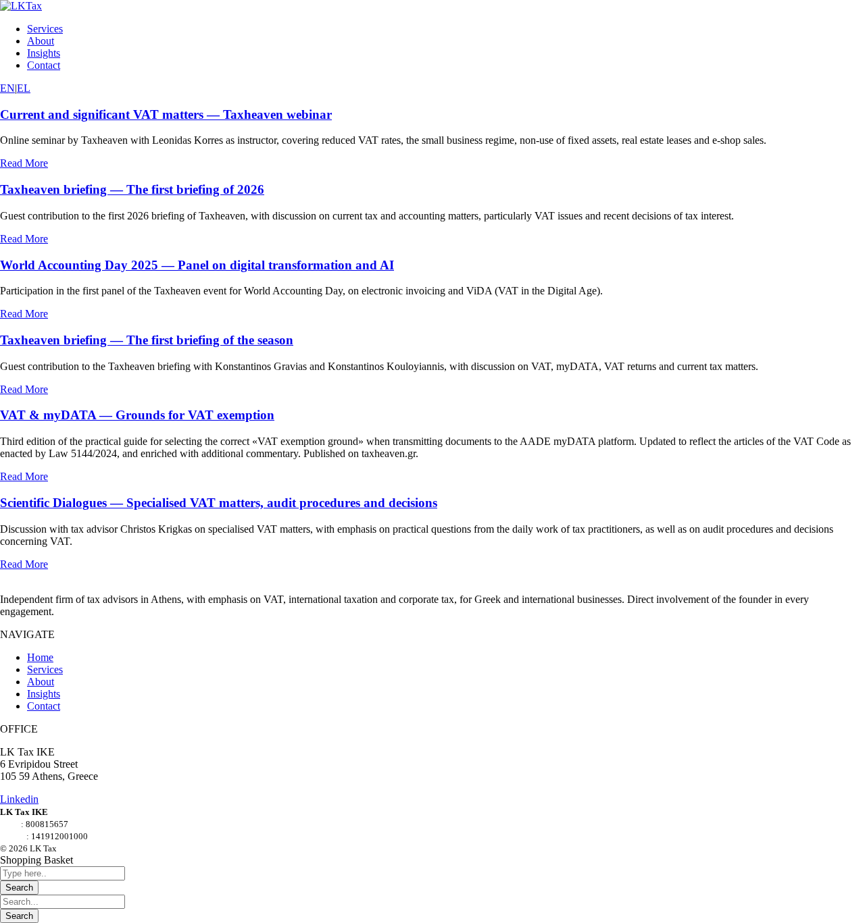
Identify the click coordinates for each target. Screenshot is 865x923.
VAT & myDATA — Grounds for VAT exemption (137, 415)
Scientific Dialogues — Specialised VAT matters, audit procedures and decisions (218, 503)
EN (7, 88)
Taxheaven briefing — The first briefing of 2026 (132, 189)
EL (23, 88)
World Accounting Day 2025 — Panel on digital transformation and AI (197, 265)
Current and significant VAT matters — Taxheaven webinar (166, 114)
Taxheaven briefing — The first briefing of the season (146, 340)
